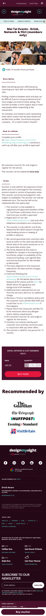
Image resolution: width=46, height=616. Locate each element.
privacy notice (18, 592)
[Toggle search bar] (39, 11)
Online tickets (30, 552)
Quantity (28, 361)
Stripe (18, 479)
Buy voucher (23, 611)
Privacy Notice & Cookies (9, 606)
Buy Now (23, 374)
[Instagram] (14, 463)
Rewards (15, 520)
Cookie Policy (21, 523)
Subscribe (38, 585)
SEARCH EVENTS (24, 21)
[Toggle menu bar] (4, 11)
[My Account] (42, 3)
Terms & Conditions (8, 604)
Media (10, 523)
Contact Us (32, 520)
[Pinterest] (23, 463)
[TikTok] (40, 463)
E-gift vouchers (7, 564)
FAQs (3, 523)
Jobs (22, 520)
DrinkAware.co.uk (8, 495)
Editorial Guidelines (9, 526)
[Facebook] (5, 463)
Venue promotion (31, 564)
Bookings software (8, 552)
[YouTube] (31, 463)
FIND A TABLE (9, 21)
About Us (5, 520)
